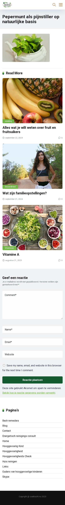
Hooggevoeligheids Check (17, 456)
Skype (5, 476)
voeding (8, 121)
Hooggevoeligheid (12, 451)
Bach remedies (10, 420)
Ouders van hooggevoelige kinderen (22, 471)
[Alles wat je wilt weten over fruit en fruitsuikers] (32, 100)
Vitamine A (11, 254)
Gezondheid (10, 187)
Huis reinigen (9, 461)
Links (5, 466)
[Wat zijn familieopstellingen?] (32, 166)
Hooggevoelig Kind (13, 446)
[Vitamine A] (32, 227)
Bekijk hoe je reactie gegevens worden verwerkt (28, 392)
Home (5, 441)
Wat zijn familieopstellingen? (25, 193)
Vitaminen (9, 248)
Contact (6, 430)
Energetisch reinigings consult (19, 436)
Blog (4, 425)
